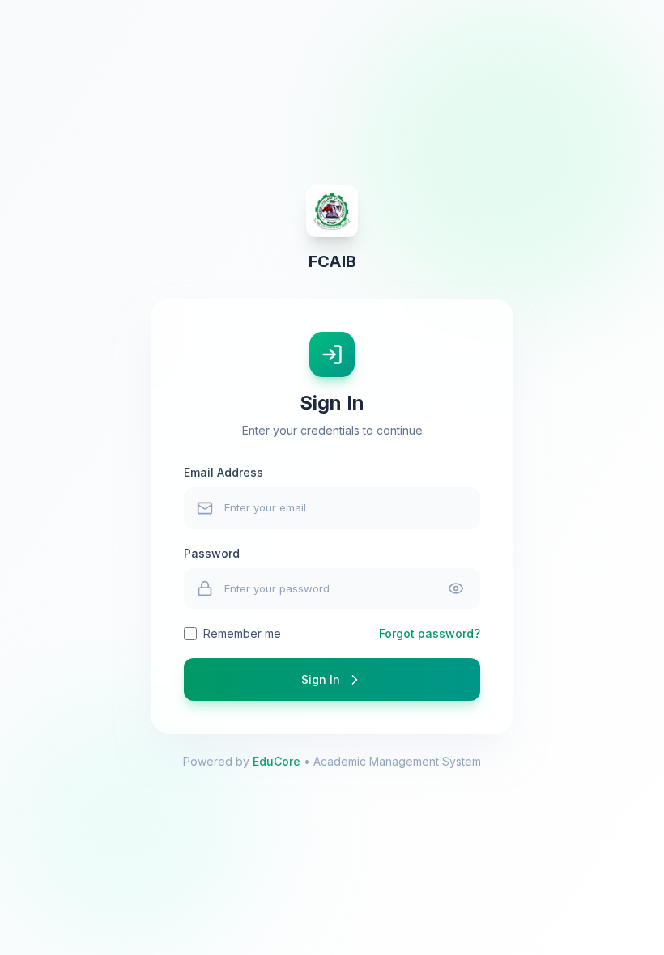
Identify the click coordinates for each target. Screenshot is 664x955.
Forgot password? (429, 633)
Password (212, 553)
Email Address (223, 472)
